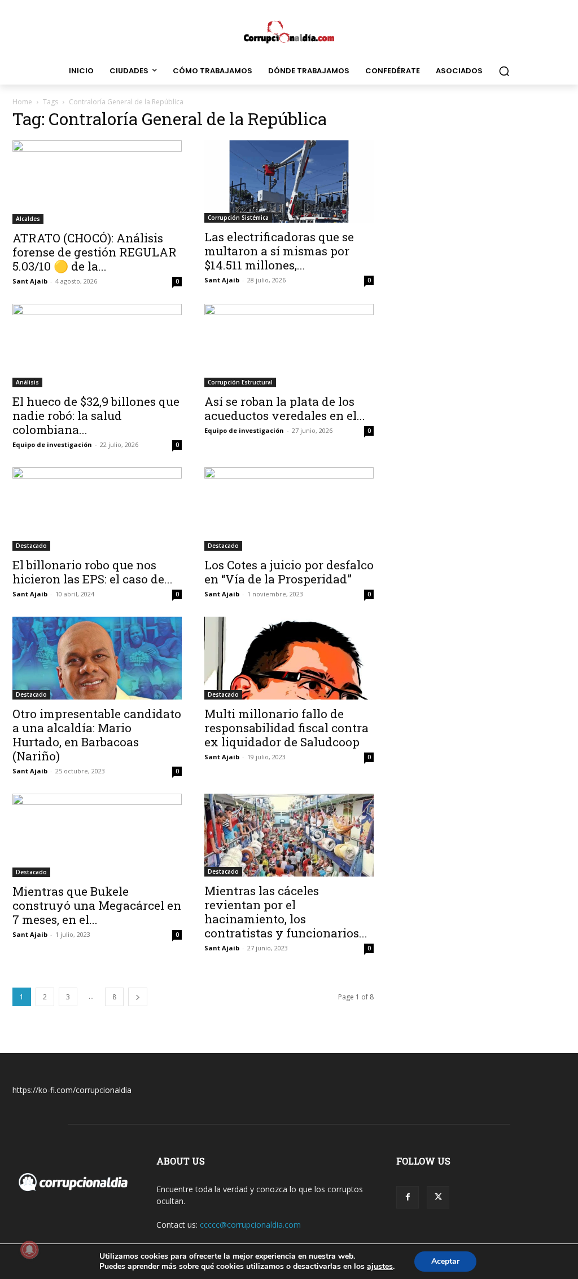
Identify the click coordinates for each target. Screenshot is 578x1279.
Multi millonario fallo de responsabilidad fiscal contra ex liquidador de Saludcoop (286, 728)
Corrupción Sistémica (238, 218)
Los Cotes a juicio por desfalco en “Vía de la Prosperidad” (289, 572)
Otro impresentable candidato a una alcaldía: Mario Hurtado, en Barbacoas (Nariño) (96, 735)
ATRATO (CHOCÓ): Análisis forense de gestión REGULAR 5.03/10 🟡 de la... (94, 252)
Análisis (27, 382)
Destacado (31, 546)
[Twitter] (438, 1197)
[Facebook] (407, 1197)
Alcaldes (28, 219)
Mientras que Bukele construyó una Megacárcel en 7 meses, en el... (96, 905)
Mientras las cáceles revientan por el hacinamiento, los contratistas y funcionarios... (285, 912)
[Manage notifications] (29, 1250)
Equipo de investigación (52, 444)
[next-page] (137, 997)
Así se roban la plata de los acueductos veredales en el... (284, 408)
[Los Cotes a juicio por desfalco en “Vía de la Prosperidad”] (289, 509)
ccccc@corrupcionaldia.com (250, 1224)
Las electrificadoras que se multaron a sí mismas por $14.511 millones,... (279, 251)
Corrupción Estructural (240, 382)
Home (22, 102)
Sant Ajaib (29, 281)
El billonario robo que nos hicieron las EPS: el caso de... (92, 572)
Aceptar (445, 1261)
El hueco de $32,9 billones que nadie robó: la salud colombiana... (95, 415)
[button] (504, 71)
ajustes (380, 1267)
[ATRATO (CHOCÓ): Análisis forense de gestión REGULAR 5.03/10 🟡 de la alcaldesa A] (97, 182)
